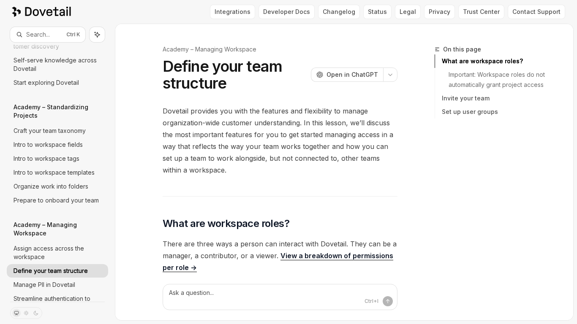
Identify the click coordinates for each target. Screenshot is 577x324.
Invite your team (466, 98)
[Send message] (388, 301)
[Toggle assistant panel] (97, 34)
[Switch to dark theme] (36, 313)
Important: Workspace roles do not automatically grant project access (497, 79)
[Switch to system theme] (16, 313)
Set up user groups (470, 111)
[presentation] (57, 172)
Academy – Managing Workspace (209, 49)
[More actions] (390, 75)
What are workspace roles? (482, 61)
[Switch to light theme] (26, 313)
